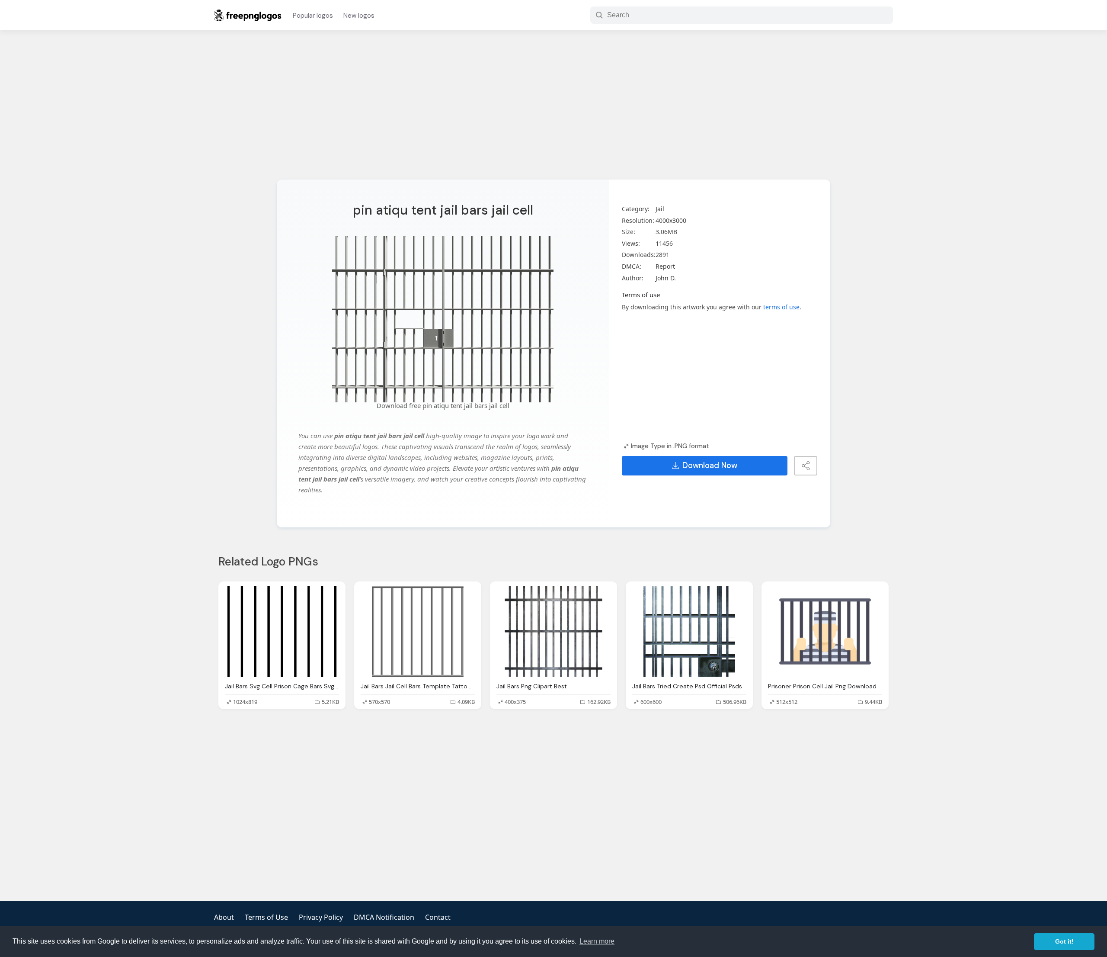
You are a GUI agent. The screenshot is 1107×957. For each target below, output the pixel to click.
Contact (438, 917)
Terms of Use (266, 917)
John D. (666, 278)
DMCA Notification (384, 917)
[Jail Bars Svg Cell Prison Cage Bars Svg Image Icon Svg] (282, 631)
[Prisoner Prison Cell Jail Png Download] (825, 631)
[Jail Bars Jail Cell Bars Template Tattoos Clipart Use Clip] (418, 631)
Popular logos (313, 15)
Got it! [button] (1064, 941)
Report (665, 266)
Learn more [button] (596, 941)
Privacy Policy (321, 917)
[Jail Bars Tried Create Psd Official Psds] (689, 631)
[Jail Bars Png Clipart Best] (553, 631)
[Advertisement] (553, 110)
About (224, 917)
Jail (660, 209)
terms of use (781, 307)
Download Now (709, 465)
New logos (358, 15)
